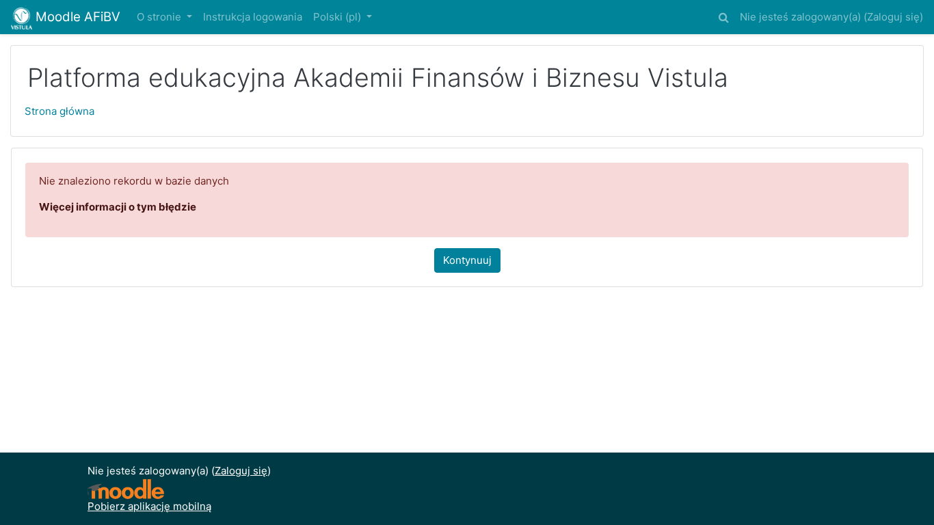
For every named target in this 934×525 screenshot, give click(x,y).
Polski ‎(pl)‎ (338, 16)
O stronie (160, 16)
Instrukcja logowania (252, 16)
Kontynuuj (467, 260)
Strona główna (59, 111)
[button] (723, 15)
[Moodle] (126, 489)
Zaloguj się (893, 16)
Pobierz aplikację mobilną (149, 506)
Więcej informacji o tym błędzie (117, 206)
